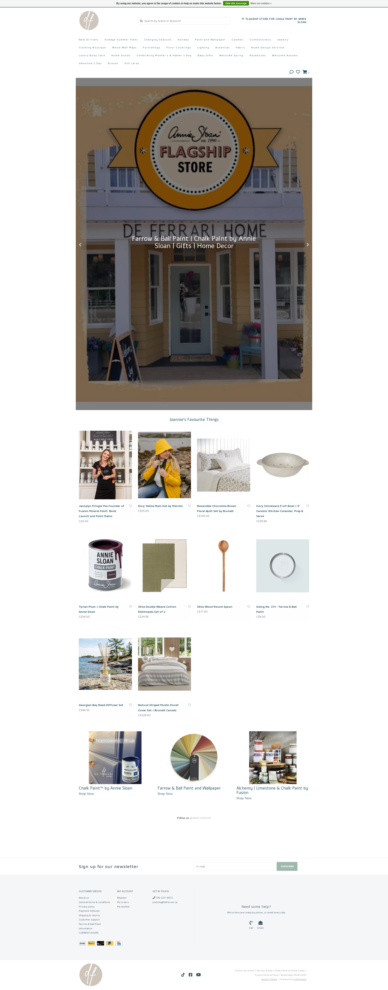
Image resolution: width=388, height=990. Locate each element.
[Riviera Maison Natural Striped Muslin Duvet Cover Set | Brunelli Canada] (164, 664)
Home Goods (121, 55)
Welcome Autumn (285, 55)
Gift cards (131, 63)
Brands (113, 63)
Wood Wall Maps (124, 47)
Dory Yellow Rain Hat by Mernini (160, 506)
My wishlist (123, 906)
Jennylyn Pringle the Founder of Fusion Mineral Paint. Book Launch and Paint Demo (101, 511)
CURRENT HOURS (89, 932)
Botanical (222, 47)
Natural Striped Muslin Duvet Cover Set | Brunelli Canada (158, 707)
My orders (123, 902)
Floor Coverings (179, 47)
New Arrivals (88, 39)
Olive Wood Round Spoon (214, 606)
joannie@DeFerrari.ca (165, 902)
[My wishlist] (298, 72)
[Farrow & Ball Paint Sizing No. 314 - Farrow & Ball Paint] (282, 566)
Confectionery (260, 39)
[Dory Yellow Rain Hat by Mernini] (164, 465)
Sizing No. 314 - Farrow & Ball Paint (276, 609)
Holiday (183, 39)
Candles (238, 39)
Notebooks (258, 55)
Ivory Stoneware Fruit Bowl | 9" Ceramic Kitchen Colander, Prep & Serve (279, 511)
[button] (292, 72)
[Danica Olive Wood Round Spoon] (223, 566)
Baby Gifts (205, 55)
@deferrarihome (200, 817)
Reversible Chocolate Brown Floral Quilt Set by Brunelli (216, 508)
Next (299, 245)
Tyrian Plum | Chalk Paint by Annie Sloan (99, 609)
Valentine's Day (90, 63)
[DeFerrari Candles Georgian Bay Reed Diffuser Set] (105, 664)
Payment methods (89, 910)
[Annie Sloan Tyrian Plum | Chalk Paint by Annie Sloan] (105, 566)
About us (84, 897)
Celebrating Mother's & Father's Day (164, 55)
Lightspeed (300, 979)
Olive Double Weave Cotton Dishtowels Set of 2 (157, 609)
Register (122, 897)
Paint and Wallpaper (210, 39)
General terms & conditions (94, 902)
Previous (89, 245)
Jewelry (283, 39)
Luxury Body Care (92, 55)
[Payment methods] (83, 943)
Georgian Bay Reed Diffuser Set (101, 705)
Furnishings (151, 47)
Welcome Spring (231, 55)
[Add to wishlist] (130, 506)
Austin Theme (269, 979)
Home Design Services (268, 47)
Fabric (240, 47)
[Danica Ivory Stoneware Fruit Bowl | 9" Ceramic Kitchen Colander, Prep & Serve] (282, 465)
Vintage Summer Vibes (121, 39)
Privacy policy (87, 906)
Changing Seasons (158, 39)
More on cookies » (261, 3)
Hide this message (236, 3)
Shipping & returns (89, 915)
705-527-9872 (164, 897)
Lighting (203, 47)
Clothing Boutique (92, 47)
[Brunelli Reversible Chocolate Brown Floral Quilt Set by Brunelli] (223, 465)
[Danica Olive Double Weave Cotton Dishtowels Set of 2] (164, 566)
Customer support (89, 919)
